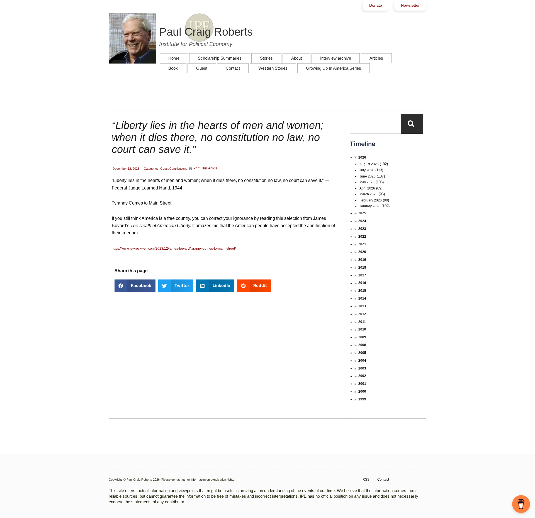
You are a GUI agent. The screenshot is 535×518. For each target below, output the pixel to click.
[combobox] (375, 124)
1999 (362, 399)
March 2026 (368, 194)
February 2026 (370, 200)
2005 (362, 353)
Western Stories (273, 68)
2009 (362, 337)
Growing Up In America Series (333, 68)
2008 (362, 345)
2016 (362, 283)
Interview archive (335, 58)
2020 (362, 252)
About (296, 58)
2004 (362, 361)
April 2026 (367, 188)
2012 (362, 314)
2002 (362, 376)
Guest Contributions (173, 168)
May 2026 (366, 182)
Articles (376, 58)
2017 (362, 275)
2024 (362, 221)
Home (173, 58)
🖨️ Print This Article (203, 168)
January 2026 (369, 206)
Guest (201, 68)
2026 (362, 157)
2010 (362, 329)
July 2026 (366, 170)
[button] (135, 285)
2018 (362, 267)
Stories (266, 58)
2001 (362, 384)
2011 (362, 322)
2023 (362, 229)
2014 (362, 298)
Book (173, 68)
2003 (362, 368)
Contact (233, 68)
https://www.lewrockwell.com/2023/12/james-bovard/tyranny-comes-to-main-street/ (174, 249)
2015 (362, 291)
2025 (362, 213)
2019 (362, 260)
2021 (362, 244)
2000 (362, 391)
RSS (366, 479)
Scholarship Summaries (220, 58)
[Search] (412, 124)
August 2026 (369, 164)
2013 (362, 306)
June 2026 (367, 176)
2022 (362, 237)
